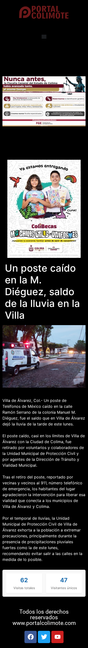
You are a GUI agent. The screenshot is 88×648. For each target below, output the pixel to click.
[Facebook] (30, 637)
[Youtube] (57, 637)
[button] (44, 37)
